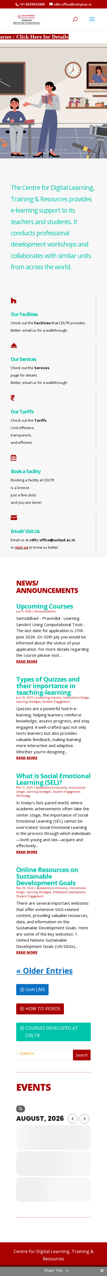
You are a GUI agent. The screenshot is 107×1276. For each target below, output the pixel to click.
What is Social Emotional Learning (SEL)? (53, 779)
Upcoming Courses (44, 605)
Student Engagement (56, 702)
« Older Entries (44, 970)
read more (26, 661)
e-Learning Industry (48, 697)
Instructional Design (76, 697)
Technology (23, 796)
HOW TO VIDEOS (43, 1009)
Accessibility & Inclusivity (51, 787)
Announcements (45, 611)
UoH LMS (35, 989)
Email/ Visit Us (25, 531)
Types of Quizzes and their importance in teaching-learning (48, 686)
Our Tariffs (22, 412)
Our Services (23, 359)
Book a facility (26, 471)
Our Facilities (24, 314)
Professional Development (69, 892)
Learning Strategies (28, 702)
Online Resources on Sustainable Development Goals (47, 876)
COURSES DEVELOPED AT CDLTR (52, 1031)
